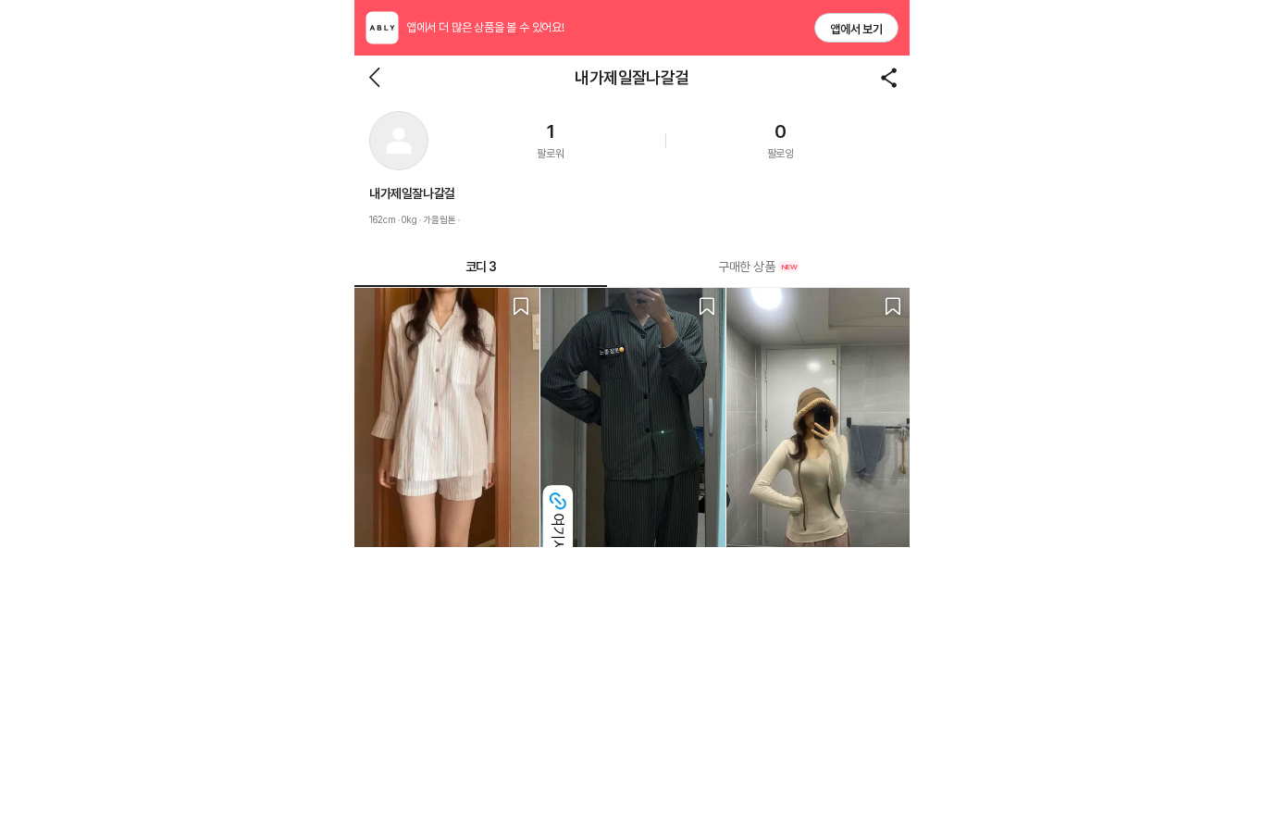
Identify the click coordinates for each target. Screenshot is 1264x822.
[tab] (758, 266)
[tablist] (632, 267)
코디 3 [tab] (481, 266)
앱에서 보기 (856, 29)
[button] (398, 140)
